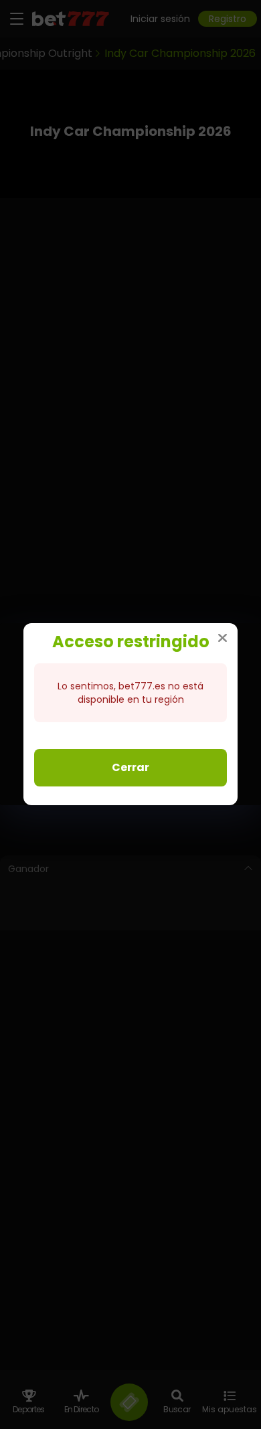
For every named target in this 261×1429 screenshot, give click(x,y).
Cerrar (130, 767)
